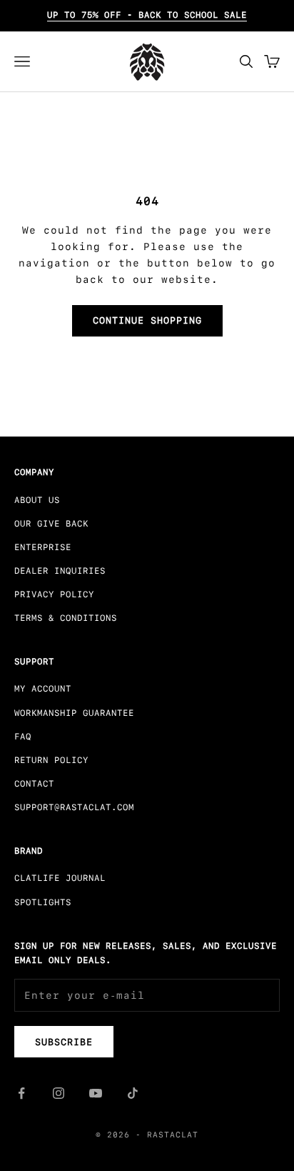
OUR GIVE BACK (51, 523)
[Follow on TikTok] (133, 1093)
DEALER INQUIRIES (60, 570)
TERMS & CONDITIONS (65, 618)
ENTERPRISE (42, 547)
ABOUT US (37, 500)
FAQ (22, 736)
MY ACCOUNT (42, 688)
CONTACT (34, 783)
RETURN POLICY (51, 760)
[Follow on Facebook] (21, 1093)
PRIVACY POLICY (54, 594)
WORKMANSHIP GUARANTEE (74, 713)
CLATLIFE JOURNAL (60, 878)
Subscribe (64, 1042)
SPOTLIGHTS (42, 902)
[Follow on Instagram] (58, 1093)
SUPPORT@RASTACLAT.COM (74, 807)
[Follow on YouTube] (95, 1093)
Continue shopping (147, 320)
